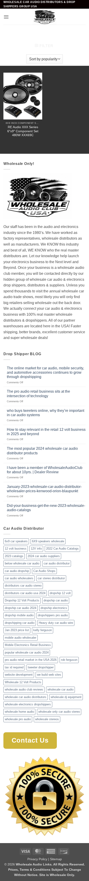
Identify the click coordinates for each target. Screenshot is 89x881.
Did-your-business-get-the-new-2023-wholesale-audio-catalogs (46, 508)
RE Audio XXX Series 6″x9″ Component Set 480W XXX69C (22, 131)
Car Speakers (53, 32)
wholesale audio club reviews (24, 689)
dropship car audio (56, 600)
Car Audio (28, 32)
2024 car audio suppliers (44, 556)
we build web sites (49, 674)
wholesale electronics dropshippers (28, 704)
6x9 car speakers (16, 541)
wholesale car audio (60, 689)
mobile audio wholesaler (20, 637)
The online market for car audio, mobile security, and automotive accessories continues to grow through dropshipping (45, 372)
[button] (6, 16)
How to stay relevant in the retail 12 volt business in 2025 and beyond (46, 432)
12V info (36, 548)
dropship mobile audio (19, 615)
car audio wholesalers (19, 578)
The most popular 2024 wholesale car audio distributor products (42, 451)
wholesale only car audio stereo (59, 711)
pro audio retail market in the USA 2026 (31, 659)
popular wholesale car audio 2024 (27, 652)
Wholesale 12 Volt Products (23, 682)
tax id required (14, 667)
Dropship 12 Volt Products (22, 600)
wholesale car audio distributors (25, 697)
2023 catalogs (14, 556)
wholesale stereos (47, 719)
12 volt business (15, 548)
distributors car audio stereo (23, 585)
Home (11, 32)
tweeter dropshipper (41, 667)
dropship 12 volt (60, 593)
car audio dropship (17, 571)
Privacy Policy (37, 859)
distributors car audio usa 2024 (25, 593)
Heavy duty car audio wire (56, 622)
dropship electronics (54, 608)
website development (19, 674)
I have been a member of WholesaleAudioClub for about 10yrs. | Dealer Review (44, 470)
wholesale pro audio (18, 719)
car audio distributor (57, 563)
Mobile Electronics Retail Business (28, 645)
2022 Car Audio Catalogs (62, 548)
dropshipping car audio (19, 622)
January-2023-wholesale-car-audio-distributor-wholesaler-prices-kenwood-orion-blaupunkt (44, 489)
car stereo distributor (51, 578)
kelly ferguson (42, 630)
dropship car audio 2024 (20, 608)
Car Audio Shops (44, 571)
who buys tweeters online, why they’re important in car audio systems (45, 413)
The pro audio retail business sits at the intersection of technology (38, 393)
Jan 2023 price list (17, 630)
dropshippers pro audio (53, 615)
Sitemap (56, 859)
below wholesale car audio (22, 563)
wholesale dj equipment (66, 697)
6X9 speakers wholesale (48, 541)
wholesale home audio (19, 711)
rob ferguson (69, 659)
